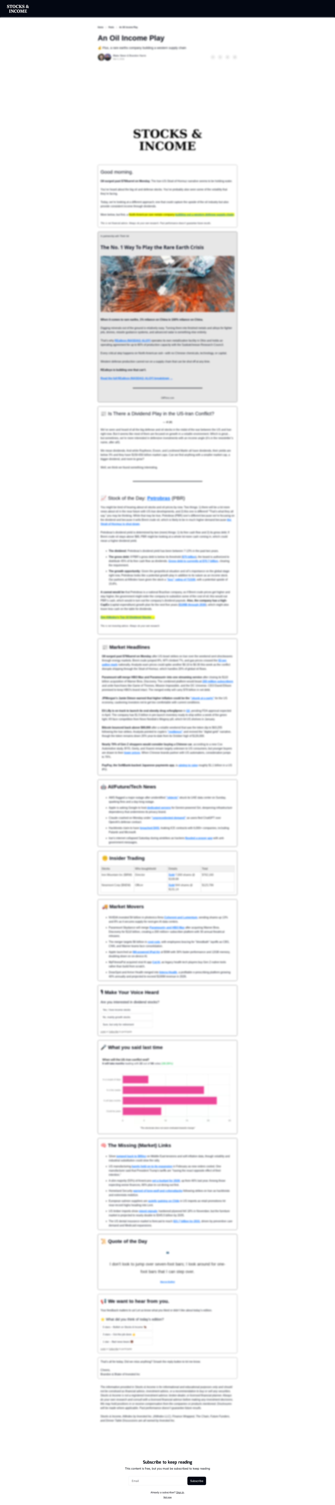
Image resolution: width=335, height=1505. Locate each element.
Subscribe (196, 1481)
